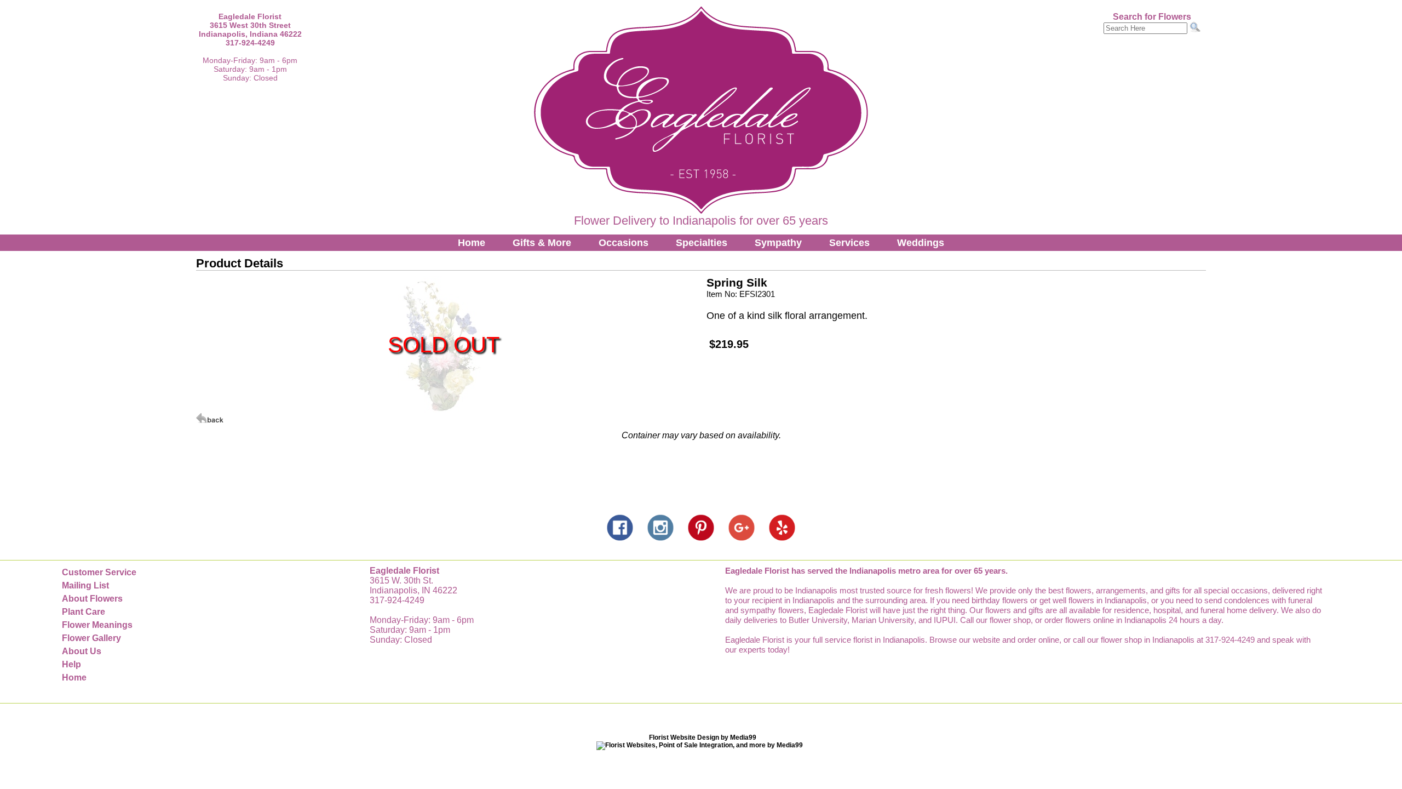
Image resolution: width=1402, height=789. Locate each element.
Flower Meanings (97, 625)
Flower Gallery (91, 638)
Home (471, 242)
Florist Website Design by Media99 (702, 737)
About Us (81, 651)
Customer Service (99, 572)
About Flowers (92, 598)
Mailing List (85, 585)
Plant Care (83, 611)
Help (71, 664)
